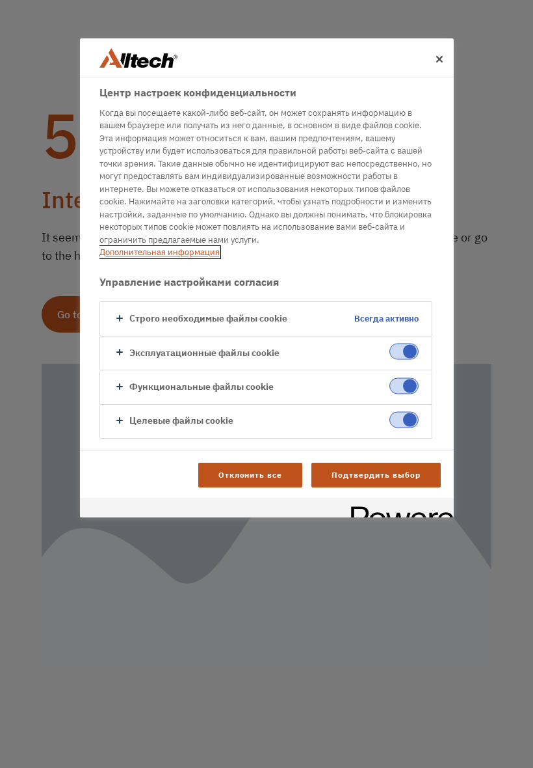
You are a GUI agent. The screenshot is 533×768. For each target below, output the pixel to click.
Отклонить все (250, 475)
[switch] (404, 352)
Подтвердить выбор (376, 475)
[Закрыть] (439, 59)
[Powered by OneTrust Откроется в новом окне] (397, 509)
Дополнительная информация (159, 252)
